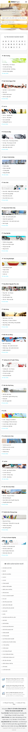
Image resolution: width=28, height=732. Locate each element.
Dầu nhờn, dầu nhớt (7, 147)
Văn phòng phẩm (7, 527)
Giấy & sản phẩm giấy (9, 208)
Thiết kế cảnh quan (7, 94)
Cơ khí (5, 461)
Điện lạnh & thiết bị (7, 589)
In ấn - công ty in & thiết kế (9, 419)
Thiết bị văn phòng (7, 525)
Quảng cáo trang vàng (15, 685)
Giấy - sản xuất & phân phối (9, 216)
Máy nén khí (6, 248)
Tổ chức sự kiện (6, 373)
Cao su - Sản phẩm (7, 117)
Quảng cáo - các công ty (8, 369)
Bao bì (4, 571)
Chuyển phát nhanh (7, 502)
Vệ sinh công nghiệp (8, 71)
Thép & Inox (5, 648)
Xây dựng (6, 309)
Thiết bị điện (6, 166)
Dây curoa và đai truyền (8, 244)
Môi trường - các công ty (9, 64)
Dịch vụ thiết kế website (14, 692)
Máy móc (5, 620)
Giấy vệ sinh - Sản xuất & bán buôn (11, 221)
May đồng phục (6, 295)
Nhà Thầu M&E (6, 324)
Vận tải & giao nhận (8, 487)
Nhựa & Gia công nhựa (8, 626)
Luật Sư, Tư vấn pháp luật (9, 546)
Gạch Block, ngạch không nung (10, 396)
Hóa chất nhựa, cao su (8, 198)
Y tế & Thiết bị (6, 645)
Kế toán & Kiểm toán (7, 548)
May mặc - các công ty (8, 292)
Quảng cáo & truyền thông (11, 360)
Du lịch (4, 598)
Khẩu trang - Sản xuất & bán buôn (11, 348)
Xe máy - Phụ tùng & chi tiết (9, 143)
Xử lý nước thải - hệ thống (9, 69)
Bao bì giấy (5, 223)
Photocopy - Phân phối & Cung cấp (11, 523)
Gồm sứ (5, 274)
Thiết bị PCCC (6, 451)
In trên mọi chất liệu (7, 426)
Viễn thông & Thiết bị (8, 663)
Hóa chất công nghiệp (8, 193)
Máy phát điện (6, 172)
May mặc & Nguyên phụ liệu (11, 284)
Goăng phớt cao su (7, 122)
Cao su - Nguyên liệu (7, 115)
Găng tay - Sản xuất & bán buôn (10, 345)
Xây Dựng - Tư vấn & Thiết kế (9, 320)
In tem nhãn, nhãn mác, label (9, 424)
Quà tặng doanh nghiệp (8, 638)
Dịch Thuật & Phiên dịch (8, 550)
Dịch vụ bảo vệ (6, 449)
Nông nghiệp (6, 632)
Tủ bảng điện (6, 170)
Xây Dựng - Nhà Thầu (8, 318)
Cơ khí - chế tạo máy (8, 474)
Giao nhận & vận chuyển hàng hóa (11, 500)
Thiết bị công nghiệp (7, 242)
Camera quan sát (7, 445)
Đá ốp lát (5, 398)
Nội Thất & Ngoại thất (9, 81)
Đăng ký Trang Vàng (9, 702)
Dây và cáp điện (7, 168)
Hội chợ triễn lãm (7, 375)
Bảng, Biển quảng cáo (8, 371)
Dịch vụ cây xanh (7, 96)
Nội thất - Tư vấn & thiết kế (9, 90)
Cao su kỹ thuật (6, 119)
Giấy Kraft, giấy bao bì (8, 219)
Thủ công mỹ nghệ (9, 258)
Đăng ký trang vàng (15, 679)
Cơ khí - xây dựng (7, 477)
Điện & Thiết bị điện (9, 157)
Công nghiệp (6, 233)
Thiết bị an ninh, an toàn (8, 447)
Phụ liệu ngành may (7, 297)
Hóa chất (5, 182)
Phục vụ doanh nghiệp (9, 537)
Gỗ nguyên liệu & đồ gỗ (8, 608)
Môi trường (7, 55)
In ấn (4, 410)
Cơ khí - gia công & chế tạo (9, 470)
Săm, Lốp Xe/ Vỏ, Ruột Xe (9, 145)
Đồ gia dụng (6, 592)
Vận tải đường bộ (7, 498)
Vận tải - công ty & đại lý (8, 495)
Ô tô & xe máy (7, 132)
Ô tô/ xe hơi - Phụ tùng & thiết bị (10, 140)
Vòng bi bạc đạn (6, 246)
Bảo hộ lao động (8, 334)
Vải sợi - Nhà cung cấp (8, 299)
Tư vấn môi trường (7, 66)
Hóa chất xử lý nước (7, 195)
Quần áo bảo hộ (6, 350)
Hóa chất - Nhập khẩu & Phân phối (11, 191)
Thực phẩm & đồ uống (8, 654)
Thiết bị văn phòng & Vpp (10, 512)
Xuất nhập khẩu (6, 669)
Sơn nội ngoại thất (7, 401)
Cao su (5, 106)
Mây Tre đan (6, 269)
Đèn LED (5, 92)
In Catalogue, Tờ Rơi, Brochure (10, 421)
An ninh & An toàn (8, 436)
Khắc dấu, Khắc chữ (7, 553)
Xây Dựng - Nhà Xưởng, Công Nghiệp (11, 322)
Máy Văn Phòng (6, 521)
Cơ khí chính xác (7, 472)
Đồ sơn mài (5, 272)
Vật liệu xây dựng (8, 385)
